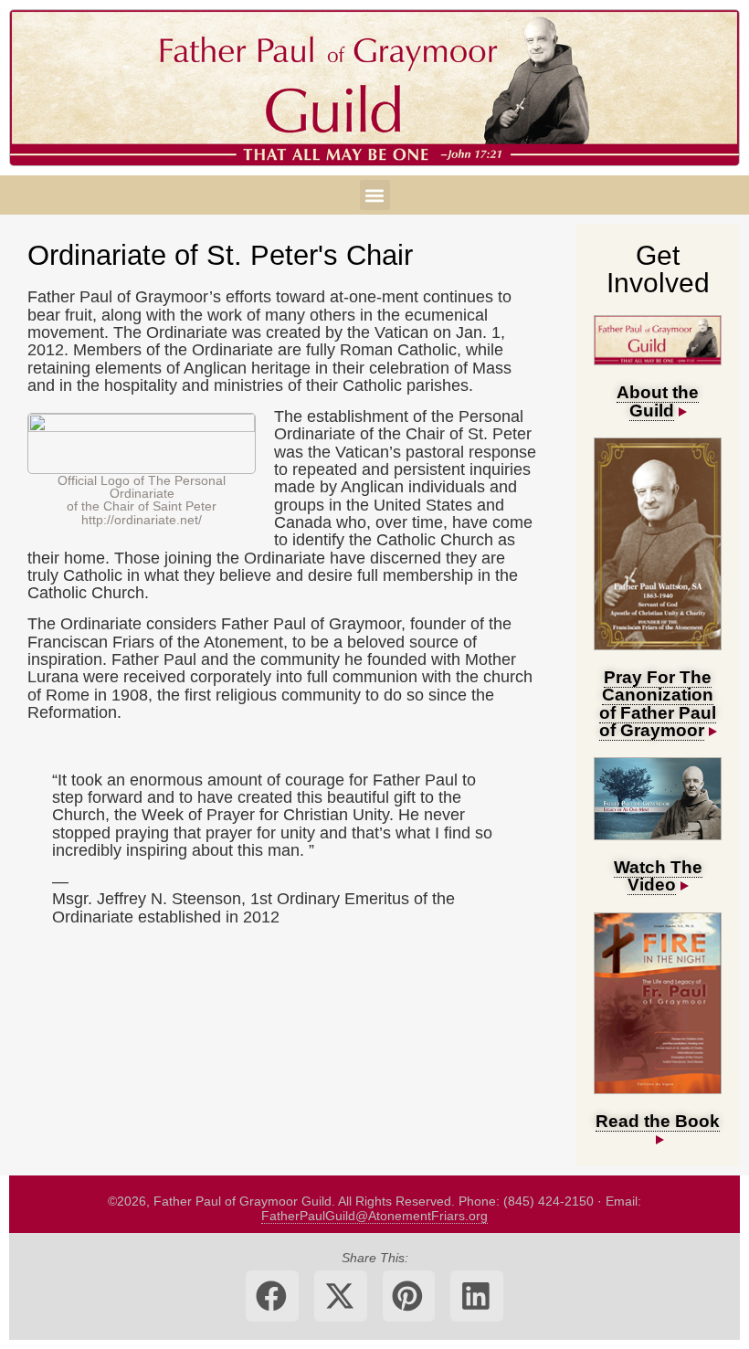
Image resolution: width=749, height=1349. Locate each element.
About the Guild (658, 400)
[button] (375, 195)
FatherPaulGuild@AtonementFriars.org (374, 1215)
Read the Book (658, 1121)
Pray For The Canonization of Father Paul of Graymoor (658, 703)
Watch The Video (658, 875)
